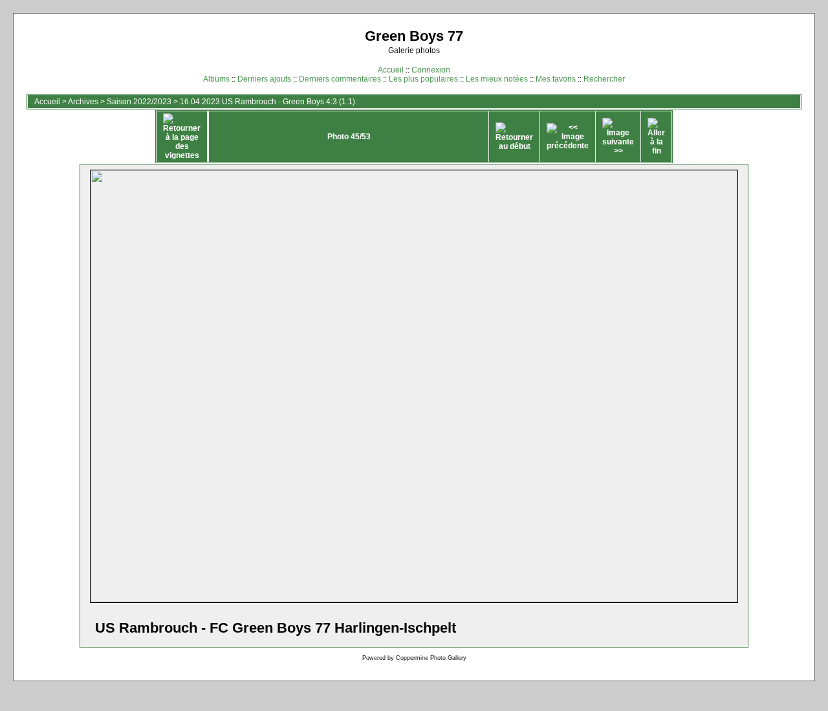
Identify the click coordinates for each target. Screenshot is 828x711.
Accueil (391, 69)
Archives (83, 101)
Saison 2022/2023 (139, 101)
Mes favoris (556, 79)
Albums (216, 79)
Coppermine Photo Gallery (431, 658)
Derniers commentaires (340, 79)
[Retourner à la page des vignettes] (182, 136)
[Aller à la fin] (656, 136)
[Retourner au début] (514, 136)
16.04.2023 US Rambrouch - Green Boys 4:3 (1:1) (267, 101)
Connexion (430, 69)
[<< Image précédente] (567, 136)
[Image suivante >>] (618, 136)
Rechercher (604, 79)
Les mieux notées (497, 79)
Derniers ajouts (264, 79)
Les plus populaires (423, 79)
